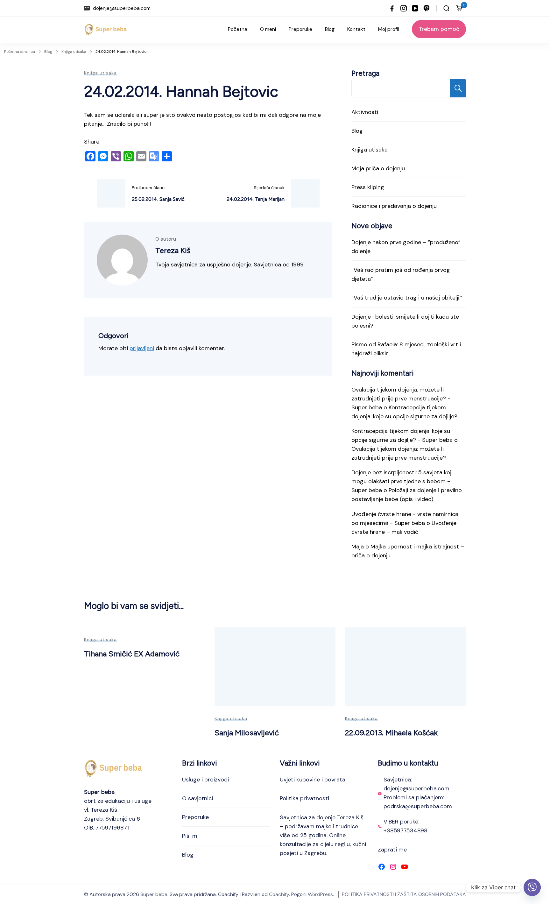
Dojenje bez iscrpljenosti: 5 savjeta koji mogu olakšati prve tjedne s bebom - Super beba (402, 481)
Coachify (279, 894)
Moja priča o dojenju (378, 168)
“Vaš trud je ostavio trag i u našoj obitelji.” (406, 297)
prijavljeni (142, 348)
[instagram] (403, 8)
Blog (330, 29)
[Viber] (532, 887)
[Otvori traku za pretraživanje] (446, 8)
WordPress (320, 894)
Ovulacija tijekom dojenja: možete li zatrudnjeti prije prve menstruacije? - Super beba (400, 398)
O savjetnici (197, 798)
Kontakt (356, 29)
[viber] (426, 8)
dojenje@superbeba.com (122, 8)
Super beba (153, 894)
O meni (268, 29)
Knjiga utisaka (100, 73)
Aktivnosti (364, 112)
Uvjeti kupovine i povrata (312, 779)
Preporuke (300, 29)
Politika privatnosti (304, 798)
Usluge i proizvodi (205, 779)
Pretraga (365, 73)
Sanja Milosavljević (247, 732)
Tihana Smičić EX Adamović (132, 653)
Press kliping (367, 187)
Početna (237, 29)
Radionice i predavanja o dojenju (394, 206)
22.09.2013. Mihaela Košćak (391, 732)
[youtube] (415, 8)
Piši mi (190, 836)
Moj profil (388, 29)
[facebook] (392, 8)
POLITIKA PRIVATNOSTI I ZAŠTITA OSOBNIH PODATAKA (404, 894)
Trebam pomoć (439, 29)
